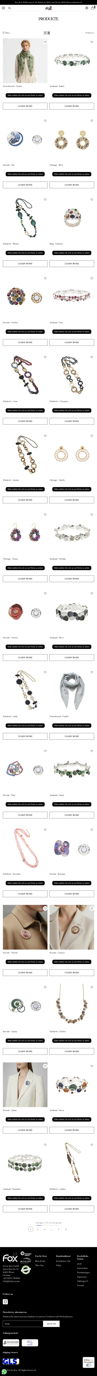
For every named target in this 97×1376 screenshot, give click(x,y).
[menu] (3, 7)
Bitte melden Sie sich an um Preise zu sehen (25, 95)
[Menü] (92, 1358)
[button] (45, 33)
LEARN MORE (25, 106)
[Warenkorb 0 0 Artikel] (92, 8)
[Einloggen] (86, 8)
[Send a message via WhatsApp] (4, 1372)
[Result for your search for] (9, 8)
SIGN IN (51, 1324)
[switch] (88, 1365)
